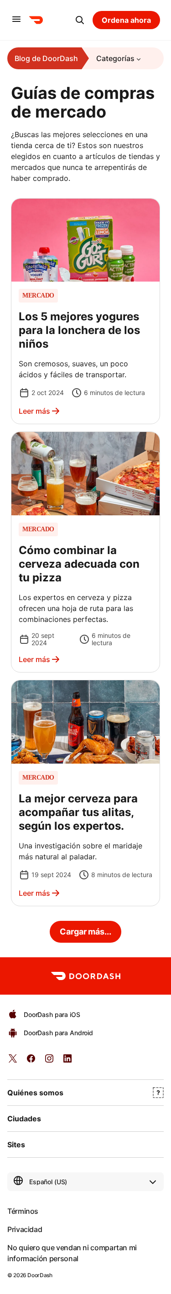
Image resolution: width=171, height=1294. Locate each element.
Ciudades (24, 1118)
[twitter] (12, 1061)
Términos (22, 1211)
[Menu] (16, 20)
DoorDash (39, 1275)
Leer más (34, 411)
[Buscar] (79, 20)
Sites (16, 1144)
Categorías (115, 58)
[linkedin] (67, 1061)
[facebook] (31, 1061)
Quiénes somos (35, 1092)
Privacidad (24, 1229)
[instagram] (49, 1061)
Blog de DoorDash (46, 58)
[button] (85, 311)
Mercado (38, 296)
